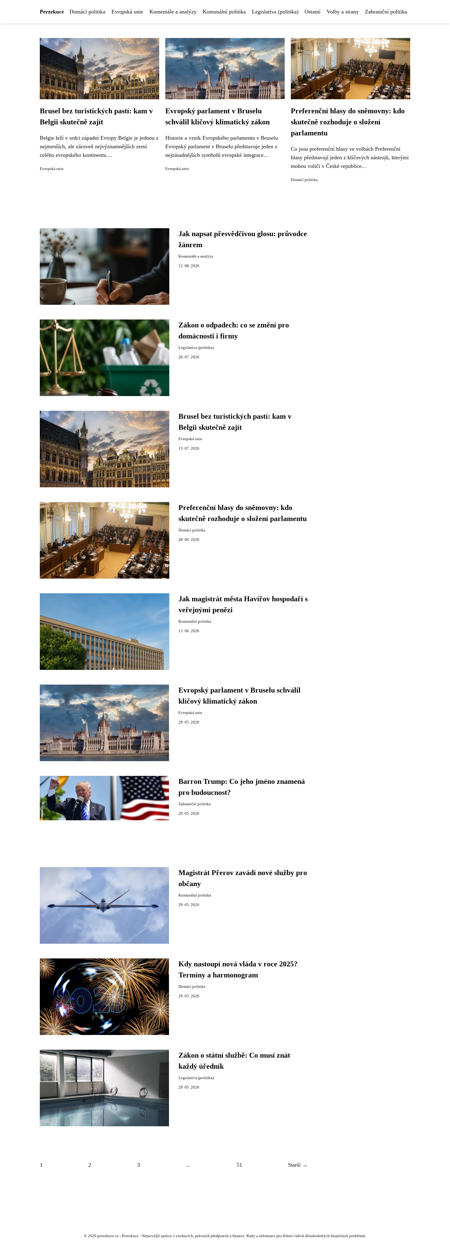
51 (239, 1165)
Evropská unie (127, 12)
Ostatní (313, 12)
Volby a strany (343, 12)
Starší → (298, 1165)
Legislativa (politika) (275, 12)
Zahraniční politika (386, 12)
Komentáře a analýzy (173, 12)
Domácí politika (87, 12)
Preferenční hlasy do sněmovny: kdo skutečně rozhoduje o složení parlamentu (348, 122)
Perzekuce (52, 12)
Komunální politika (224, 12)
